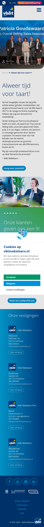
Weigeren (10, 283)
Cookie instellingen (15, 289)
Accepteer (11, 277)
